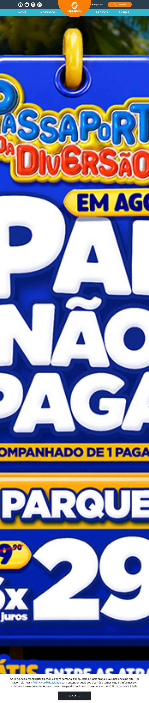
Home (22, 12)
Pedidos (102, 12)
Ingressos (48, 12)
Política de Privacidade (47, 682)
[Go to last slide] (6, 360)
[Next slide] (143, 360)
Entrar (124, 12)
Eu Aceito (75, 695)
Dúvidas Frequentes (93, 4)
